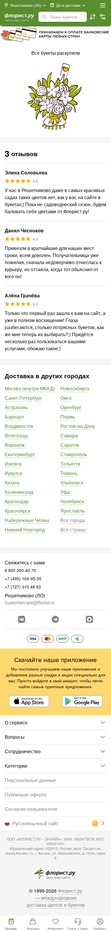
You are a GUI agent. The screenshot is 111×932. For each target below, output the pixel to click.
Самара (69, 435)
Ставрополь (73, 454)
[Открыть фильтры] (103, 17)
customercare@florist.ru (29, 602)
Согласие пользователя (31, 809)
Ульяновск (71, 482)
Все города (72, 520)
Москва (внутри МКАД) (30, 388)
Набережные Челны (27, 520)
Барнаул (14, 416)
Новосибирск (74, 388)
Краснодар (16, 501)
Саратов (69, 444)
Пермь (67, 416)
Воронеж (15, 444)
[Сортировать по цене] (93, 17)
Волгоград (16, 435)
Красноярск (17, 510)
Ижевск (13, 463)
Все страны (73, 529)
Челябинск (72, 501)
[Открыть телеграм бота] (55, 619)
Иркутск (13, 473)
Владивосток (19, 426)
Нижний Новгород (25, 529)
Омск (66, 397)
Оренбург (70, 407)
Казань (12, 482)
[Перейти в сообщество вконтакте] (22, 619)
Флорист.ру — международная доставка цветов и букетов (56, 897)
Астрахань (16, 407)
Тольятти (70, 463)
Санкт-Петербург (23, 397)
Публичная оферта (25, 794)
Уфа (65, 491)
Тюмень (69, 473)
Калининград (19, 491)
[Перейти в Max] (89, 619)
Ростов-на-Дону (77, 426)
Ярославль (72, 510)
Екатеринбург (20, 454)
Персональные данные (30, 780)
